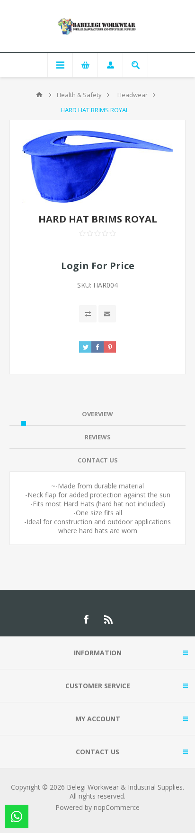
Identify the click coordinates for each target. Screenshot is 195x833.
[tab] (97, 414)
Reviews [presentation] (98, 437)
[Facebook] (86, 619)
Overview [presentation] (97, 414)
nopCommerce (117, 807)
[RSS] (108, 619)
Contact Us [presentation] (98, 460)
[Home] (39, 94)
